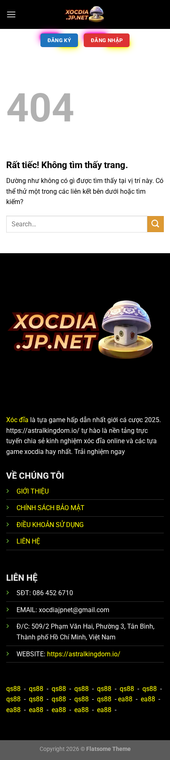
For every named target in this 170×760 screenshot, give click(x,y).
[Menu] (11, 14)
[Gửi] (155, 224)
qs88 (13, 689)
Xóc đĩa (17, 420)
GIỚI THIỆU (33, 491)
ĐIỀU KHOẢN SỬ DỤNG (50, 525)
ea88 (125, 699)
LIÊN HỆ (28, 541)
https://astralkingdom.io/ (83, 654)
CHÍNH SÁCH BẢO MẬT (51, 508)
